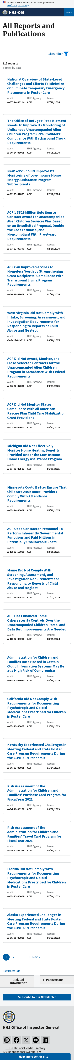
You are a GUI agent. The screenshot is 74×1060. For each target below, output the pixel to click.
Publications (54, 980)
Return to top (11, 970)
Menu (69, 12)
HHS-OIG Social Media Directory (25, 1048)
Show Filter (55, 54)
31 (28, 957)
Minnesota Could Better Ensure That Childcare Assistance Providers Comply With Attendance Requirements (37, 494)
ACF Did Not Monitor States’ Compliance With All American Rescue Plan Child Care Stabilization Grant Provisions (36, 411)
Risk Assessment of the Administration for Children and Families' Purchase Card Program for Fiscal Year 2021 (36, 793)
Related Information (18, 981)
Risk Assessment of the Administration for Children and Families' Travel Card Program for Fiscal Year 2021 (34, 834)
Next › (36, 957)
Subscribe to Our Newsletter (37, 997)
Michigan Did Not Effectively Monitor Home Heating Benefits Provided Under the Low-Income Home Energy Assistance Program (34, 452)
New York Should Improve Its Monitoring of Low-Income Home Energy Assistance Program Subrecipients (34, 177)
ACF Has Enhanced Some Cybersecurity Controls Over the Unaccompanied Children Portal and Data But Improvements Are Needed (36, 622)
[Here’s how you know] (37, 4)
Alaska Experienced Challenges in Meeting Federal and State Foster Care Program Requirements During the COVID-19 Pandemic (36, 921)
